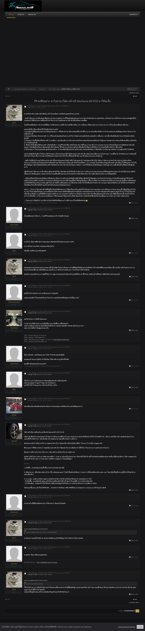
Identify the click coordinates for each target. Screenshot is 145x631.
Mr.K (14, 122)
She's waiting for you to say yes (47, 562)
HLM (78, 89)
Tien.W (14, 441)
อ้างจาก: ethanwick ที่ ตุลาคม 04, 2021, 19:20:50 (36, 529)
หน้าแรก (11, 14)
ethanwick (14, 512)
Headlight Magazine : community (24, 89)
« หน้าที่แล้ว (132, 93)
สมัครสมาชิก (32, 14)
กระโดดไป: (121, 610)
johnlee (14, 564)
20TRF (14, 415)
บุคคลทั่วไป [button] (133, 14)
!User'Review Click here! (61, 339)
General (42, 89)
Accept (140, 627)
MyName (14, 328)
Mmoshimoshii (14, 302)
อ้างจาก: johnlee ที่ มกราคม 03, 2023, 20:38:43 (35, 580)
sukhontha (14, 225)
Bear (14, 389)
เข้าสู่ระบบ (21, 14)
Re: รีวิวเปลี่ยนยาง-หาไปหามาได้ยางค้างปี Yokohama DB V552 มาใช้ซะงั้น (48, 208)
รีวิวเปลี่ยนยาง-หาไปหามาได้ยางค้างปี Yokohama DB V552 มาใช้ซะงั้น (47, 106)
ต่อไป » (138, 93)
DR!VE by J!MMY (71, 89)
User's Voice (53, 89)
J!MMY (63, 89)
